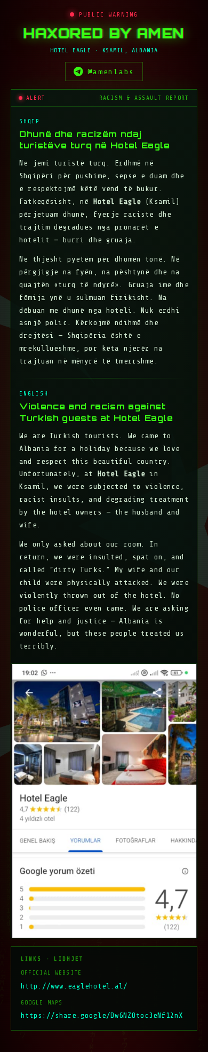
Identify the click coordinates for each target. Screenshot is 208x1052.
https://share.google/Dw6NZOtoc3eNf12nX (102, 1015)
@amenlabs (110, 71)
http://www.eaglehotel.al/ (74, 986)
